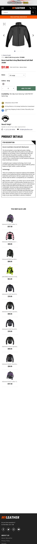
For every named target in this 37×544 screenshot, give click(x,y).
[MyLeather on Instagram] (13, 529)
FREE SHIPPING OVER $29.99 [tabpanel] (18, 17)
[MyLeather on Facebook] (3, 529)
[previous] (4, 35)
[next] (33, 35)
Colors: (5, 81)
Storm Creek (7, 55)
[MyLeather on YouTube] (19, 529)
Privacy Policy (5, 541)
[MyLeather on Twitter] (8, 529)
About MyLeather (6, 538)
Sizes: (3, 75)
